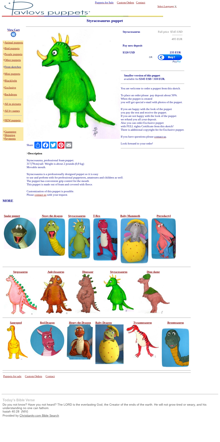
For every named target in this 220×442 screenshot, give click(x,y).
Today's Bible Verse (19, 400)
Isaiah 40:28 (11, 411)
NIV (24, 411)
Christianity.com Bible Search (39, 415)
